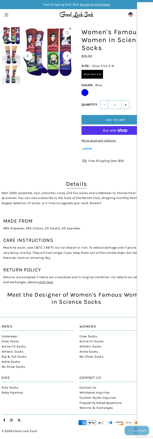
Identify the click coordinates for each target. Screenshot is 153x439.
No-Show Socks (91, 356)
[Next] (67, 55)
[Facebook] (4, 420)
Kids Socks (10, 387)
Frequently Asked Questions (100, 403)
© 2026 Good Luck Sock (19, 431)
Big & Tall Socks (14, 356)
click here (45, 282)
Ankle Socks (11, 362)
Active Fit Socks (14, 346)
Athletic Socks (13, 351)
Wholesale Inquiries (94, 392)
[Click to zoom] (67, 32)
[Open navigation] (29, 14)
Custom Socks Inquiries (97, 397)
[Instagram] (11, 420)
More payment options (98, 140)
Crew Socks (10, 341)
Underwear (10, 336)
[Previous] (28, 55)
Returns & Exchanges (96, 408)
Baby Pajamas (12, 392)
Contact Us (87, 387)
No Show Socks (13, 367)
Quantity (89, 104)
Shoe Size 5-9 (92, 74)
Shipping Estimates (95, 4)
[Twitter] (19, 420)
